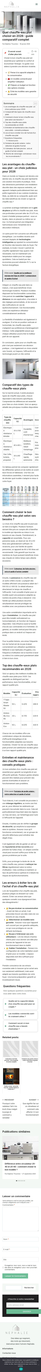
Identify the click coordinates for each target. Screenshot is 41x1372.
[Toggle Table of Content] (34, 103)
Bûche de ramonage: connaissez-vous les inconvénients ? (21, 155)
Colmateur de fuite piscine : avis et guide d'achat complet (18, 149)
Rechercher (29, 1288)
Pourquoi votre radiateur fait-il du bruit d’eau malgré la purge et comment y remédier (9, 1109)
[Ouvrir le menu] (36, 4)
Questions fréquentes (13, 138)
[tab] (16, 1180)
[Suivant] (35, 1157)
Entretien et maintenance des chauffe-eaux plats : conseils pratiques (20, 129)
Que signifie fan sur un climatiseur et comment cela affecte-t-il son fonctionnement (31, 1107)
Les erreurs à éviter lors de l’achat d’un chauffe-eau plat (20, 134)
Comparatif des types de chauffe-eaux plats (20, 113)
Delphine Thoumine (11, 44)
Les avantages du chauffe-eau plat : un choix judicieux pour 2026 (20, 108)
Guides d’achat (8, 29)
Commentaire (8, 1205)
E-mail (6, 1249)
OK (21, 1369)
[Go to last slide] (5, 1157)
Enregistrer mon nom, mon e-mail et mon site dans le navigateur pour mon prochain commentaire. (21, 1267)
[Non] (39, 1365)
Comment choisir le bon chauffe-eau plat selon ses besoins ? (19, 118)
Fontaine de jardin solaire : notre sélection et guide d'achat (17, 144)
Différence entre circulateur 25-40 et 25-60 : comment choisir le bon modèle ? (20, 1167)
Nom (6, 1239)
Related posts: (13, 141)
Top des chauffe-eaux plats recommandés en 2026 (16, 123)
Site (4, 1260)
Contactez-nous (9, 1353)
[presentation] (20, 1148)
